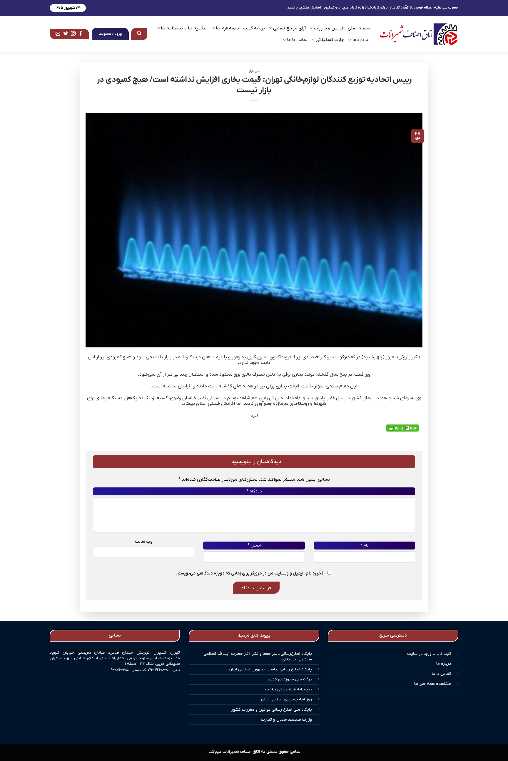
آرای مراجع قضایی (289, 28)
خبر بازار (254, 71)
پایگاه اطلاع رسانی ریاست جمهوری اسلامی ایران (270, 669)
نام (364, 545)
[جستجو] (139, 34)
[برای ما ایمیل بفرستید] (58, 33)
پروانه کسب (254, 28)
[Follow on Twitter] (65, 33)
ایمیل (254, 545)
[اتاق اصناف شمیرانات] (418, 34)
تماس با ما (441, 674)
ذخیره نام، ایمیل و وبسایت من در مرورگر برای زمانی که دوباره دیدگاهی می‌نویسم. (249, 573)
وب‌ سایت (144, 541)
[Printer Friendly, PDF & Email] (402, 428)
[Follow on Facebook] (80, 33)
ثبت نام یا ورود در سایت (429, 654)
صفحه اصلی (359, 28)
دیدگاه (254, 491)
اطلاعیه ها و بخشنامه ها (184, 28)
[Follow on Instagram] (73, 33)
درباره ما (443, 664)
